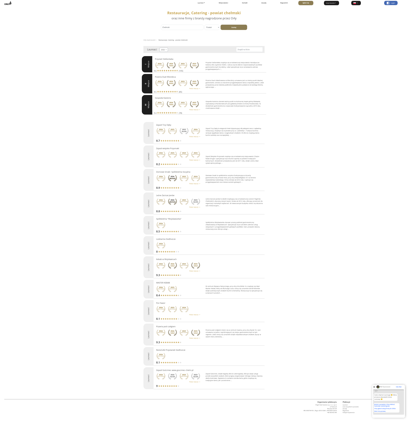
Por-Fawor (160, 303)
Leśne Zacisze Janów (165, 195)
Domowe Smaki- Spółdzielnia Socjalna (173, 172)
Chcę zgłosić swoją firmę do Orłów (385, 409)
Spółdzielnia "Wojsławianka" (168, 219)
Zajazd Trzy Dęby (163, 125)
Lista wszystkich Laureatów (351, 407)
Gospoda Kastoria (163, 98)
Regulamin (284, 3)
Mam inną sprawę (379, 411)
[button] (356, 3)
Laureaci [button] (201, 3)
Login (392, 3)
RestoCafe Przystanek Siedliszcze (170, 350)
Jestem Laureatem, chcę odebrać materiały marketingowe (384, 405)
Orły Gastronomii (149, 40)
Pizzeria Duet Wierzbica (165, 77)
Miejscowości (223, 3)
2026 (163, 50)
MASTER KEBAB (163, 282)
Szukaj (233, 27)
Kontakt (244, 3)
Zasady (263, 3)
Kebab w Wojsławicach (166, 259)
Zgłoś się (306, 3)
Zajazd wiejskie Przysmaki (167, 148)
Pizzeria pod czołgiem (166, 326)
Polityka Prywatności (349, 412)
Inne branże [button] (330, 3)
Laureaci (345, 405)
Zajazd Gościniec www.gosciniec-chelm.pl (174, 370)
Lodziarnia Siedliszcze (166, 239)
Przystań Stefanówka (164, 59)
